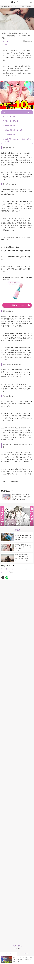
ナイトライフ (16, 6)
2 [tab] (11, 525)
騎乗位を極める (10, 125)
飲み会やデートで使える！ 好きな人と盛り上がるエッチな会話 (23, 538)
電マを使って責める (11, 121)
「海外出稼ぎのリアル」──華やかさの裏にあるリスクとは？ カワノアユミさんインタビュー (23, 559)
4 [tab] (18, 525)
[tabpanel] (17, 516)
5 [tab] (22, 525)
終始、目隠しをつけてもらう (14, 130)
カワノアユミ (18, 554)
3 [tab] (15, 525)
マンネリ (21, 568)
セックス (9, 568)
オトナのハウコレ (5, 6)
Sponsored (17, 544)
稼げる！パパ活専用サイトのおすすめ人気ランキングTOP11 (23, 548)
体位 (26, 568)
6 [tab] (26, 525)
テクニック (15, 568)
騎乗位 (11, 572)
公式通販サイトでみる (17, 305)
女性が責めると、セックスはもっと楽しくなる (18, 140)
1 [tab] (7, 525)
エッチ (3, 568)
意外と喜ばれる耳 (11, 116)
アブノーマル (5, 572)
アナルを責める (10, 134)
